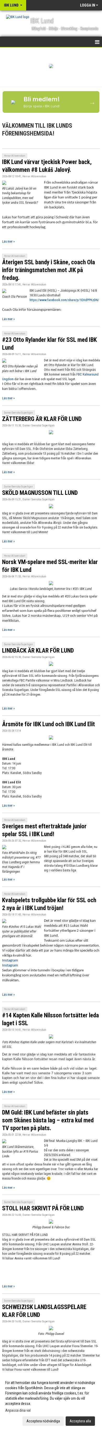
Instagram (10, 961)
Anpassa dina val (18, 1410)
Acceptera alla (80, 1421)
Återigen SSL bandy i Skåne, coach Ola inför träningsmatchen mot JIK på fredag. (48, 270)
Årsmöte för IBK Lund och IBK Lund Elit (48, 724)
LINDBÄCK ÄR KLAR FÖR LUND (38, 650)
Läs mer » (8, 241)
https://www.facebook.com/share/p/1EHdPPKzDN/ (64, 300)
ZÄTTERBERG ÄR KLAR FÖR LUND (42, 419)
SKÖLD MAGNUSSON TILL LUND (40, 492)
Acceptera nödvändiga (43, 1421)
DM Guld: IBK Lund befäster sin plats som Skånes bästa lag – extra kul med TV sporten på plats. (48, 1120)
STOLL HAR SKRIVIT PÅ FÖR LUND (43, 1208)
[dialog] (51, 1401)
